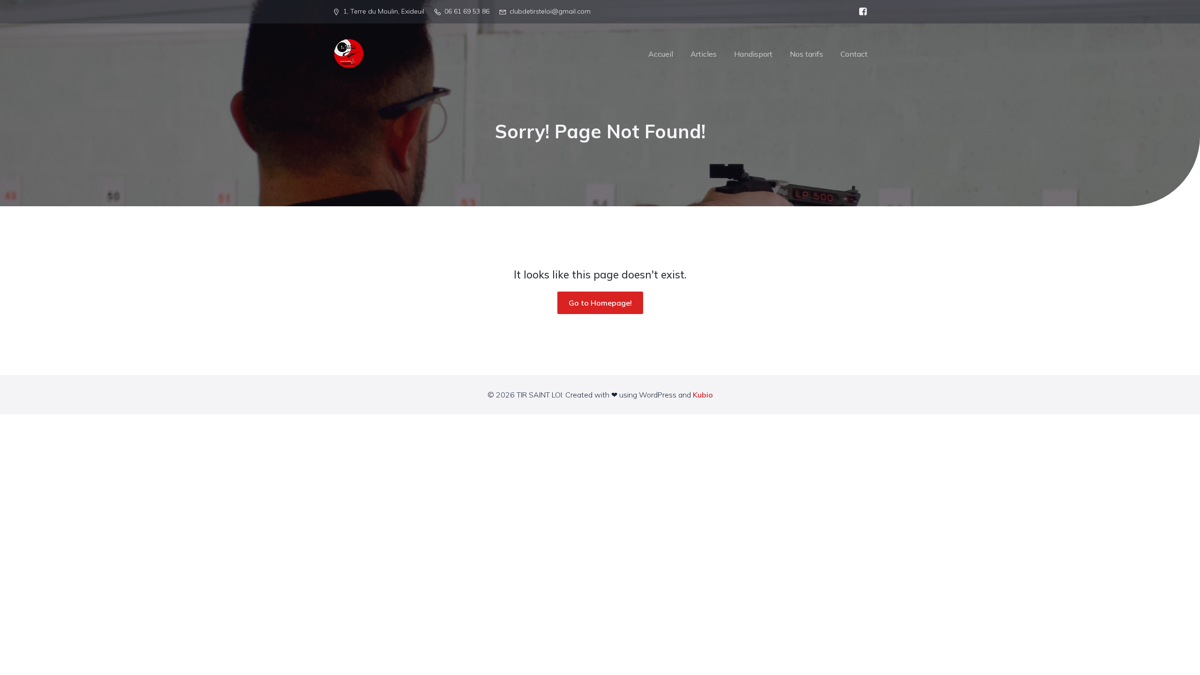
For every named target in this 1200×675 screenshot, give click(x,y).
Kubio (703, 394)
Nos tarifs (806, 54)
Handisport (753, 54)
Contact (854, 54)
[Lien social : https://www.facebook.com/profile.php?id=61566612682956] (861, 12)
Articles (703, 54)
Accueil (660, 54)
